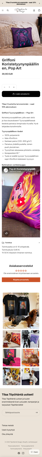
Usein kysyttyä (8, 430)
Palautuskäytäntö (14, 446)
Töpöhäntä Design (16, 442)
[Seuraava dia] (39, 3)
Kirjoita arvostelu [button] (21, 279)
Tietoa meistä (8, 425)
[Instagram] (23, 453)
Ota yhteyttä (7, 434)
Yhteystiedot (27, 449)
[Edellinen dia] (2, 3)
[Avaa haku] (7, 10)
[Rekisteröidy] (36, 412)
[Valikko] (2, 10)
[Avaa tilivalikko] (34, 10)
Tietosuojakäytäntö (27, 446)
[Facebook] (19, 453)
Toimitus (8, 243)
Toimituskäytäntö (16, 449)
